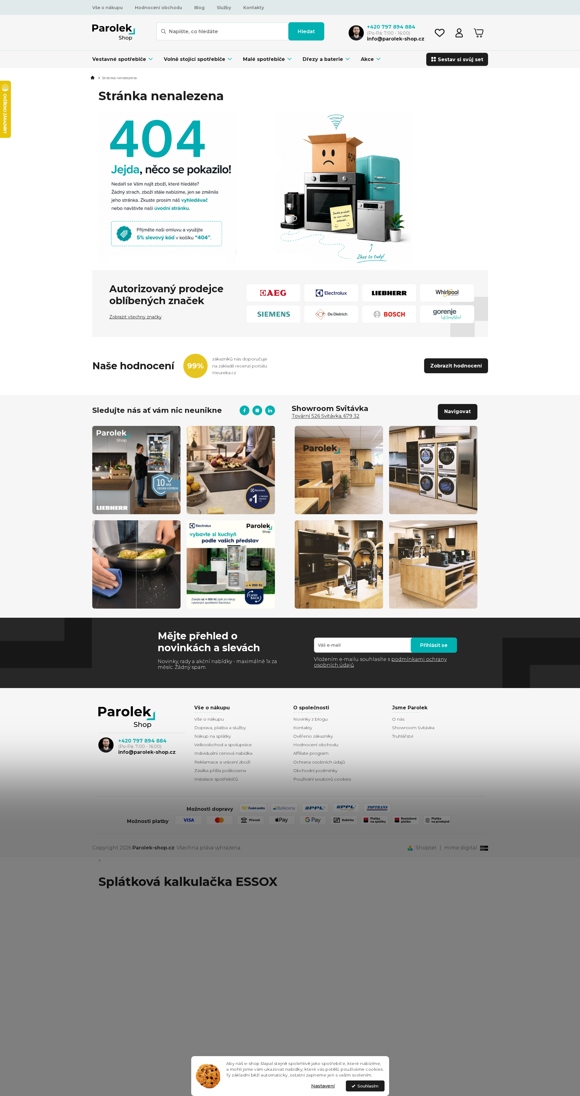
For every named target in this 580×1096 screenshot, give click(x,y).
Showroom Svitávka (413, 727)
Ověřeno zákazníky (313, 736)
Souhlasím (367, 1086)
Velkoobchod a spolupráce (223, 744)
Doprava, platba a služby (220, 727)
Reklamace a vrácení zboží (222, 762)
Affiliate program (311, 753)
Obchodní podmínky (315, 770)
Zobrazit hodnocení (456, 366)
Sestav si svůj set (460, 59)
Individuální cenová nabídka (223, 753)
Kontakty (253, 7)
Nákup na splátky (212, 736)
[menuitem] (125, 59)
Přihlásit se (434, 645)
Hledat (306, 31)
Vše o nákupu (107, 7)
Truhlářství (402, 736)
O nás (398, 719)
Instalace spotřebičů (216, 779)
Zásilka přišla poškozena (220, 770)
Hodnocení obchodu (158, 7)
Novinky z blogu (310, 719)
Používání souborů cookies (322, 779)
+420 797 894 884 (142, 741)
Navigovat (457, 411)
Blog (199, 7)
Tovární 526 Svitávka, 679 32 (326, 416)
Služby (224, 7)
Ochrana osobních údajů (319, 762)
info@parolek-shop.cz (147, 752)
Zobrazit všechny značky (135, 317)
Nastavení (323, 1086)
